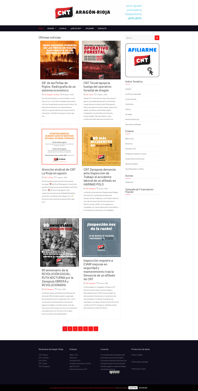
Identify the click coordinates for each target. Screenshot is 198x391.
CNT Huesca (43, 355)
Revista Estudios (131, 164)
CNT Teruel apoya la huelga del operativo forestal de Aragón (97, 86)
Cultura (128, 109)
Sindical (128, 89)
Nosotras (128, 144)
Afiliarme (90, 28)
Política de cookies (138, 369)
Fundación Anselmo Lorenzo (136, 154)
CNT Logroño (44, 358)
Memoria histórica (132, 119)
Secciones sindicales (133, 124)
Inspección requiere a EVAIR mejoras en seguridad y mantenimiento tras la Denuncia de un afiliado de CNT (99, 270)
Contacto (102, 28)
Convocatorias (130, 99)
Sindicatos (129, 182)
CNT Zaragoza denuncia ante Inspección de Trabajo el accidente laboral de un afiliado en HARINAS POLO (100, 177)
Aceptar (133, 388)
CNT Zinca (43, 360)
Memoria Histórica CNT (78, 369)
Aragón (50, 28)
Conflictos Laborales (133, 94)
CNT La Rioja (48, 177)
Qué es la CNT (75, 366)
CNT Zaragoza (90, 188)
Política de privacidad (139, 362)
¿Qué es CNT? (75, 28)
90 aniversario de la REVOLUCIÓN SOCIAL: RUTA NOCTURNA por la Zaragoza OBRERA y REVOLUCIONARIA (57, 277)
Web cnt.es (129, 139)
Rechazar (143, 388)
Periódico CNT (130, 149)
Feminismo (129, 104)
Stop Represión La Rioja (134, 169)
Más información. (121, 388)
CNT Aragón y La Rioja (51, 94)
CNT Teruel (89, 94)
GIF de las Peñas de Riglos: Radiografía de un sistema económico (59, 86)
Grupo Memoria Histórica (134, 159)
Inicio (41, 28)
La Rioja (62, 28)
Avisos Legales (137, 355)
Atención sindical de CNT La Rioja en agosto (59, 171)
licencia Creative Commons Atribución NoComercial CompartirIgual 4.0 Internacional (114, 360)
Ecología (128, 114)
